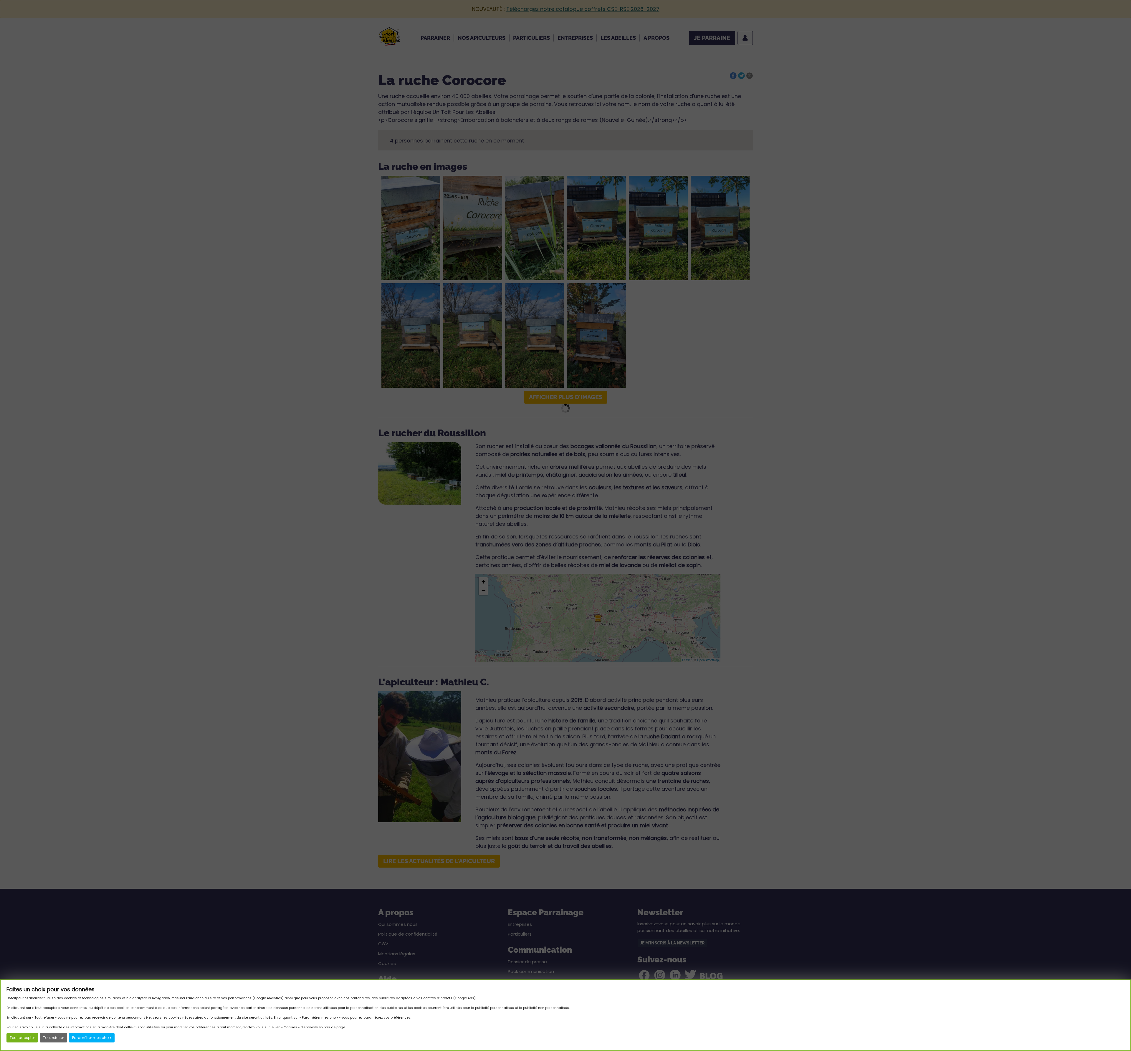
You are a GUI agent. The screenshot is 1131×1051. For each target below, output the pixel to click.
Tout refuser (53, 1037)
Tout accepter (22, 1037)
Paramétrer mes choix (91, 1037)
